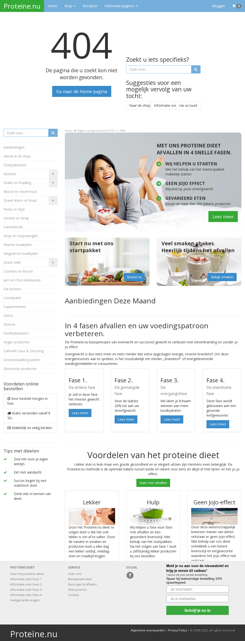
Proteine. (22, 6)
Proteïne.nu (33, 634)
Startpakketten (15, 165)
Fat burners (12, 289)
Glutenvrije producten (20, 368)
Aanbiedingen (14, 147)
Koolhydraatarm (16, 333)
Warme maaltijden (18, 244)
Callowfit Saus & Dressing (24, 351)
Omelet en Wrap (16, 218)
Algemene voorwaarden (148, 630)
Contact (73, 595)
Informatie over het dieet (165, 105)
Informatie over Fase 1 (26, 579)
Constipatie (12, 297)
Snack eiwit (12, 262)
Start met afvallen (153, 482)
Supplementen (15, 306)
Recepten (90, 6)
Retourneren (77, 590)
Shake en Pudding (17, 182)
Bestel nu (134, 277)
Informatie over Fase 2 (26, 584)
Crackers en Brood (18, 271)
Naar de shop (139, 105)
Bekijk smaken (222, 277)
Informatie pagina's (120, 6)
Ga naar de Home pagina (81, 91)
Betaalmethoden (80, 579)
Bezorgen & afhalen (82, 584)
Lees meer (223, 216)
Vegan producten (17, 342)
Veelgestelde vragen (25, 600)
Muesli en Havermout (20, 191)
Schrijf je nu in (197, 610)
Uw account (188, 105)
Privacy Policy (177, 630)
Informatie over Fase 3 (26, 590)
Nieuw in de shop (17, 156)
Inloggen (218, 6)
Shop (68, 6)
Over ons (74, 574)
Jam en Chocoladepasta (22, 280)
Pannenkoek (13, 227)
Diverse (9, 324)
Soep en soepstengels (21, 236)
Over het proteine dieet (27, 574)
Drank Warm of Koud (20, 200)
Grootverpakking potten (22, 359)
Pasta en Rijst (14, 209)
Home (52, 6)
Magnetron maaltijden (21, 253)
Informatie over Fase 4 (26, 595)
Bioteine (10, 174)
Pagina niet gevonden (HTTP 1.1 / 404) (101, 130)
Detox (8, 315)
